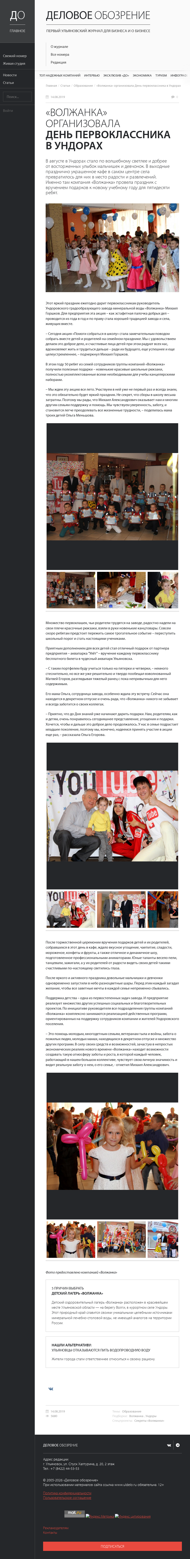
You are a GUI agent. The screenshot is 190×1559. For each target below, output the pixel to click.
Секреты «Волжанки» (149, 1420)
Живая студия (14, 63)
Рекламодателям (55, 1527)
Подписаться (112, 1546)
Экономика (142, 75)
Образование (83, 85)
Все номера (60, 54)
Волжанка (136, 1416)
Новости (10, 75)
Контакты (50, 1532)
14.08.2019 (58, 97)
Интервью (92, 75)
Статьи (8, 82)
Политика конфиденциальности (67, 1493)
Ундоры (151, 1416)
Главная (51, 85)
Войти (8, 110)
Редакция (58, 62)
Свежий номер (15, 55)
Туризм (161, 75)
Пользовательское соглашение (67, 1497)
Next (171, 496)
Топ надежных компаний (59, 75)
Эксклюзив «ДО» (116, 75)
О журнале (59, 46)
